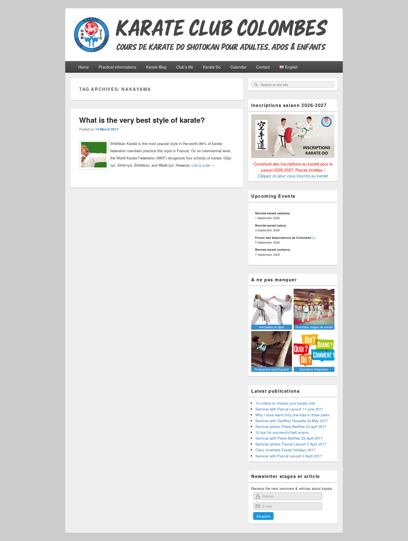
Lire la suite (203, 165)
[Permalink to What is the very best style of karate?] (94, 171)
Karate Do (212, 67)
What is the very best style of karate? (142, 120)
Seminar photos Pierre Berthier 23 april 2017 (290, 426)
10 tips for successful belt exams (282, 432)
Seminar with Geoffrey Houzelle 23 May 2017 (291, 420)
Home (83, 67)
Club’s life (184, 67)
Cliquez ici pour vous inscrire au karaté (293, 176)
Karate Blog (156, 67)
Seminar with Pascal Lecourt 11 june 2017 (289, 409)
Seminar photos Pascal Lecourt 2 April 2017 (290, 444)
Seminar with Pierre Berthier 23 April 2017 (289, 438)
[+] (313, 237)
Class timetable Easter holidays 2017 (285, 449)
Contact (263, 67)
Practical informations (117, 67)
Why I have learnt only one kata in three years (292, 414)
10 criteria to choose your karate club (285, 403)
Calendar (238, 67)
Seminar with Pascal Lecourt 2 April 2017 (288, 456)
